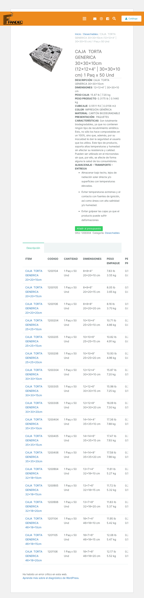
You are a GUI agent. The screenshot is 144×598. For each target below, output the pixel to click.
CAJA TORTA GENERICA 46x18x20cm (33, 556)
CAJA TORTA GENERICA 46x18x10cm (33, 523)
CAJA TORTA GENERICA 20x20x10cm (33, 275)
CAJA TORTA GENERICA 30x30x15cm (33, 391)
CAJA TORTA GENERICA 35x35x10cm (33, 424)
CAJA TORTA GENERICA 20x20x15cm (33, 292)
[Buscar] (114, 18)
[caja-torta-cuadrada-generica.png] (46, 55)
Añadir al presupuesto (89, 228)
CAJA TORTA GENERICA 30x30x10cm (33, 374)
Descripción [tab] (33, 247)
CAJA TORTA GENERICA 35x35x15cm (33, 440)
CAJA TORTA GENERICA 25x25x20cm (33, 358)
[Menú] (84, 18)
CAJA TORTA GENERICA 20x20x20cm (33, 308)
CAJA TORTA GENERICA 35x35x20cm (33, 457)
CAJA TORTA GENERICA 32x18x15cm (33, 490)
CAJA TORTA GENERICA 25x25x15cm (33, 341)
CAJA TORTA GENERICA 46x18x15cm (33, 539)
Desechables (90, 34)
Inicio (78, 34)
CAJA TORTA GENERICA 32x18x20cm (33, 506)
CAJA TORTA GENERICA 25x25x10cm (33, 325)
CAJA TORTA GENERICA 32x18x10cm (33, 473)
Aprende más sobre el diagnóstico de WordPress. (51, 577)
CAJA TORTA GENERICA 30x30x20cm (33, 407)
